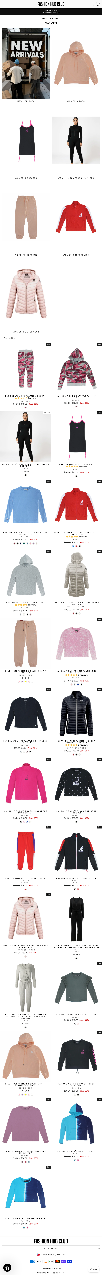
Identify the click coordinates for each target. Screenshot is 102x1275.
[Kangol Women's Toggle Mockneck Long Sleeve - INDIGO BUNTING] (27, 822)
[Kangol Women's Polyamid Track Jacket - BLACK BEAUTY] (75, 889)
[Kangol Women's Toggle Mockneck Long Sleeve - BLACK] (21, 822)
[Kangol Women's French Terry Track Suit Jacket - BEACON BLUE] (73, 546)
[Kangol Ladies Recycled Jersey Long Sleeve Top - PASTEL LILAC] (34, 543)
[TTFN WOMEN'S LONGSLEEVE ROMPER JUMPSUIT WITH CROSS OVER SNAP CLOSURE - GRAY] (26, 1027)
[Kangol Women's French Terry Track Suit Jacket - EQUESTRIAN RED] (76, 546)
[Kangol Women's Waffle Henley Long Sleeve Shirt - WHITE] (24, 752)
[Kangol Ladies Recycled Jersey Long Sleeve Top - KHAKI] (24, 543)
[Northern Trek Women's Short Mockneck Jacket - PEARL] (80, 755)
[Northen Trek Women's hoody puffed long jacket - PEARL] (80, 613)
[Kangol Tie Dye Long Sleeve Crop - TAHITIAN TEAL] (24, 1228)
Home (44, 18)
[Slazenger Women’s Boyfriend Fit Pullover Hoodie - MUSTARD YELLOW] (26, 1095)
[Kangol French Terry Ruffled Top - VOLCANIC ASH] (75, 1024)
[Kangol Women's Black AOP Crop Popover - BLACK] (76, 822)
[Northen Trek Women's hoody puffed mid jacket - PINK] (26, 957)
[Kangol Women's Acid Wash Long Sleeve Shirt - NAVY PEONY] (78, 684)
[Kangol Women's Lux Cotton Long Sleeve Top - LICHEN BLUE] (29, 1162)
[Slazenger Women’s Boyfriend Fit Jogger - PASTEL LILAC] (22, 682)
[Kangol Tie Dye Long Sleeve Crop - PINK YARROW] (27, 1228)
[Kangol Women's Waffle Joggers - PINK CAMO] (26, 408)
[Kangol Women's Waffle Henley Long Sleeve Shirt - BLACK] (30, 752)
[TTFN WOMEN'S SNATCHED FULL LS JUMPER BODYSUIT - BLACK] (26, 475)
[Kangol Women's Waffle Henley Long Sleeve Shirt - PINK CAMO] (27, 752)
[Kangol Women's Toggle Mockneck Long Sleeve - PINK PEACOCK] (24, 822)
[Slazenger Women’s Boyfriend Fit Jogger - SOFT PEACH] (32, 682)
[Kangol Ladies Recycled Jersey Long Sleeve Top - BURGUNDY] (14, 543)
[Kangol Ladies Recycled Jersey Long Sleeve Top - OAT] (37, 543)
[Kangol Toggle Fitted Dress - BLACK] (76, 476)
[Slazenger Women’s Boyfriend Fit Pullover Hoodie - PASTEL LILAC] (22, 1095)
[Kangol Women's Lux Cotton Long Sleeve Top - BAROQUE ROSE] (26, 1162)
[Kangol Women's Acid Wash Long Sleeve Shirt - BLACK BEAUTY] (81, 684)
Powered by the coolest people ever (51, 1273)
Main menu (50, 1249)
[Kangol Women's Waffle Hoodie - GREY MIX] (21, 614)
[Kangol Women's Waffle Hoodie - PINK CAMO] (30, 614)
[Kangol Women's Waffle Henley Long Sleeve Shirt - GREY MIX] (21, 752)
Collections (54, 18)
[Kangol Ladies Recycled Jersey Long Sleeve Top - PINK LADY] (30, 543)
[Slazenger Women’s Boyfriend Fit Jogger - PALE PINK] (29, 682)
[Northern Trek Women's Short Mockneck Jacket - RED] (73, 755)
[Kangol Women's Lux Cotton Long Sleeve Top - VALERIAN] (22, 1162)
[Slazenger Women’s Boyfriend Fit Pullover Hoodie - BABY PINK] (19, 1095)
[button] (21, 398)
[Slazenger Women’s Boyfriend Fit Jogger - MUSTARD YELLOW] (26, 682)
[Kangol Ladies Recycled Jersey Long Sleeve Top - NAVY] (21, 543)
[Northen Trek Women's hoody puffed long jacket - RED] (73, 613)
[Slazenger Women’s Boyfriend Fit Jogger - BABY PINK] (19, 682)
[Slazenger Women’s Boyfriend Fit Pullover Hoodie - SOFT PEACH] (32, 1095)
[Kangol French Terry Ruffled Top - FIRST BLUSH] (78, 1024)
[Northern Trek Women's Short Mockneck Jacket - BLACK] (76, 755)
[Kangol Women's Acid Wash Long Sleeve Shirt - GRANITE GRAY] (75, 684)
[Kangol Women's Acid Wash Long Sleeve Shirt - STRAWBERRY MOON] (72, 684)
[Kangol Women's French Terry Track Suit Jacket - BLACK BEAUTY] (80, 546)
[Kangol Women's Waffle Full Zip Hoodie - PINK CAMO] (76, 407)
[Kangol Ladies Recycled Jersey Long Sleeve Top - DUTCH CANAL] (27, 543)
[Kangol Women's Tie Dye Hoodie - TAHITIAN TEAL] (75, 1160)
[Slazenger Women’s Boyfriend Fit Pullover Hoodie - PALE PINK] (29, 1095)
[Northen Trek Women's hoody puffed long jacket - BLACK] (76, 613)
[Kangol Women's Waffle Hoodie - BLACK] (27, 614)
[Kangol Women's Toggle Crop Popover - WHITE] (75, 1095)
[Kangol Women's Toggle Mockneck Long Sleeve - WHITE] (30, 822)
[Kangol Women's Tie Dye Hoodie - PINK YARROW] (78, 1160)
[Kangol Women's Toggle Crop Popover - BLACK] (78, 1095)
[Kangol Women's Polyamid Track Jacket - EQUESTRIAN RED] (78, 889)
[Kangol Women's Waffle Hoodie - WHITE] (24, 614)
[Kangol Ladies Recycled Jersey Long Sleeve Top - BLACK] (18, 543)
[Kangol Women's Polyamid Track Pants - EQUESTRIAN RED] (26, 889)
